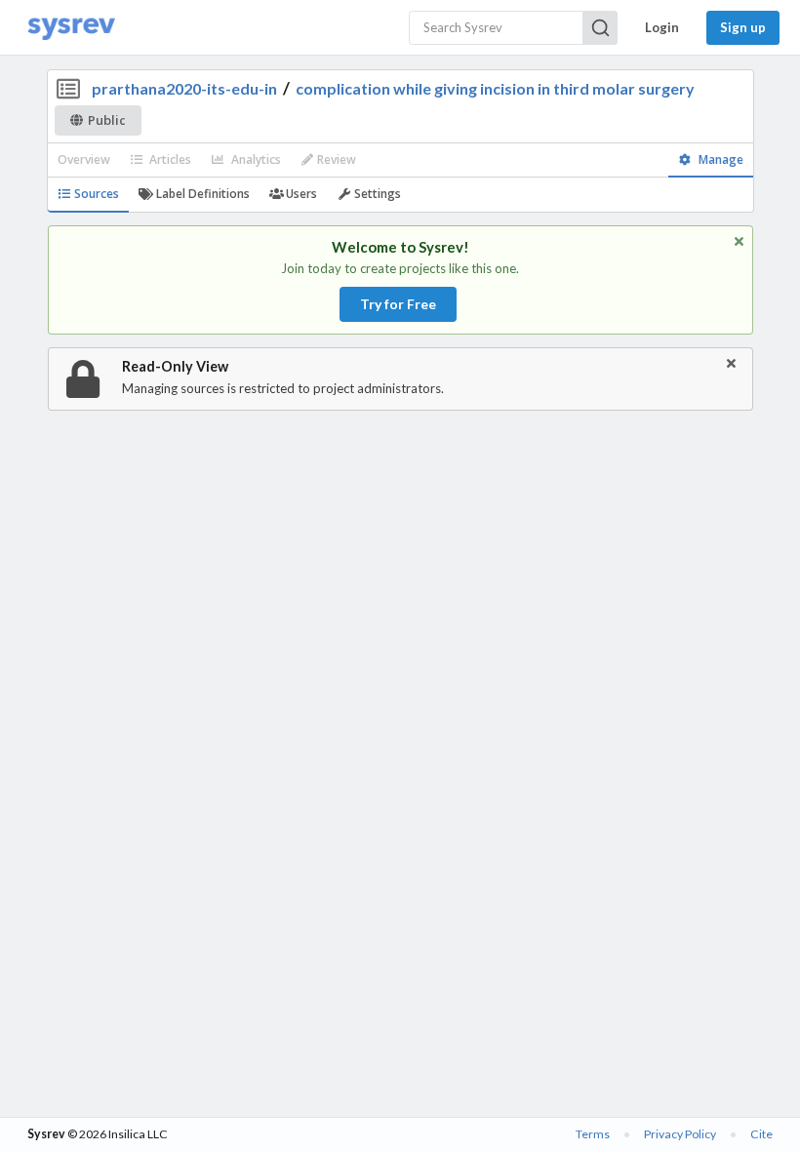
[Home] (71, 28)
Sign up (743, 27)
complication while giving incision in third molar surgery (495, 88)
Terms (593, 1134)
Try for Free (398, 304)
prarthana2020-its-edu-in (184, 88)
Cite (761, 1134)
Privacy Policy (680, 1134)
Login (662, 27)
